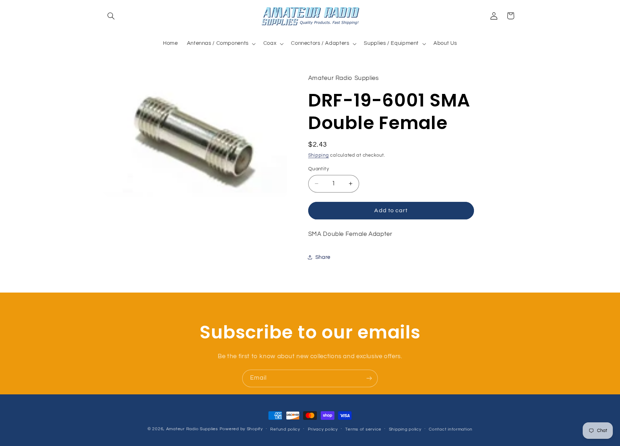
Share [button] (322, 257)
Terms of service (363, 429)
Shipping (318, 155)
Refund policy (285, 429)
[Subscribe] (369, 378)
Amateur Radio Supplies (192, 429)
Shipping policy (405, 429)
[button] (111, 16)
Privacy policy (323, 429)
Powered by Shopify (241, 429)
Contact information (451, 429)
